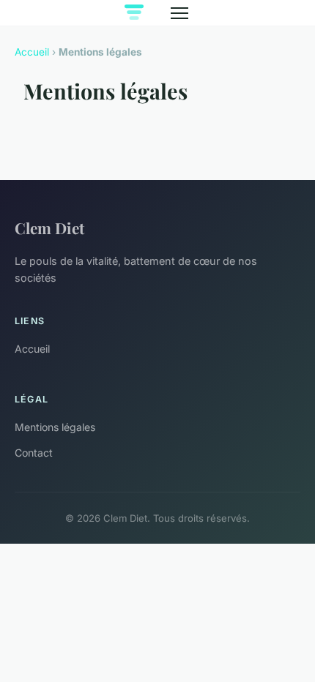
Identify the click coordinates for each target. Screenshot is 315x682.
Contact (34, 452)
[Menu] (179, 13)
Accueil (32, 52)
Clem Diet (49, 227)
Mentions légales (55, 427)
